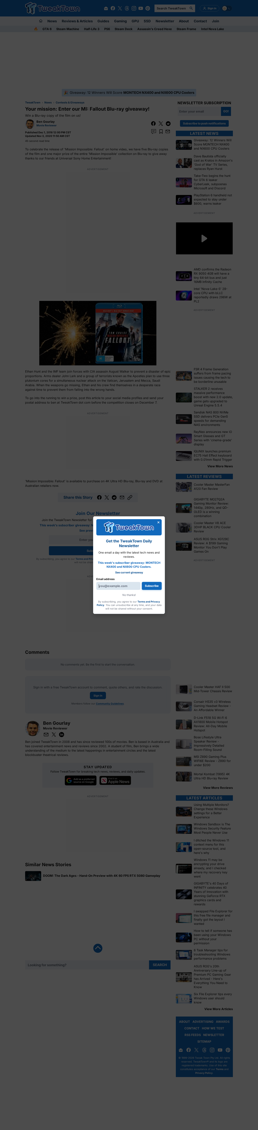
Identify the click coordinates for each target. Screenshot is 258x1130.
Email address (105, 579)
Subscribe (152, 586)
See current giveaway (129, 572)
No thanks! (129, 594)
